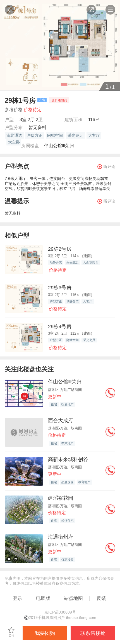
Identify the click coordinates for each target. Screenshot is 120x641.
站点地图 (73, 598)
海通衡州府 (60, 537)
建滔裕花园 (60, 498)
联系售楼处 (92, 633)
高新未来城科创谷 (68, 459)
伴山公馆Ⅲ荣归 (59, 145)
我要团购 (45, 633)
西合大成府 (60, 420)
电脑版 (43, 598)
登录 (17, 598)
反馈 (101, 598)
